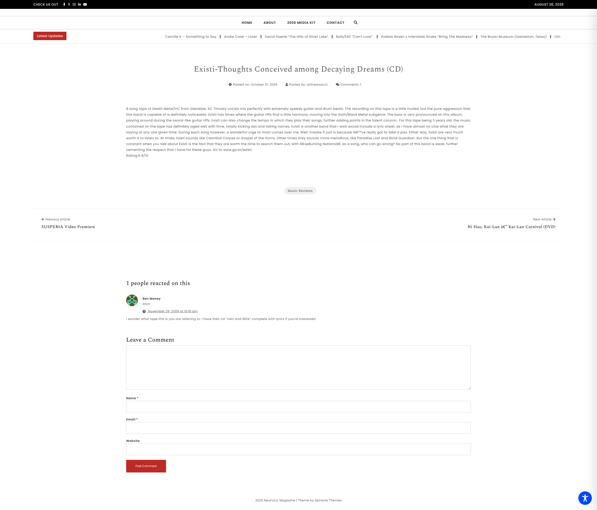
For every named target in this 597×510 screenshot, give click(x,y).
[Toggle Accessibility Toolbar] (585, 498)
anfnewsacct (317, 84)
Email (132, 419)
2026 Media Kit (301, 22)
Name (132, 398)
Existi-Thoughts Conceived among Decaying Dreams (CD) (298, 69)
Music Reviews (300, 190)
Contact (336, 22)
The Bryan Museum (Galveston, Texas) (505, 36)
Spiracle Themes (328, 500)
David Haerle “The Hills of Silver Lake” (288, 36)
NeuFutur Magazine (279, 500)
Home (247, 22)
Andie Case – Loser (232, 36)
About (270, 22)
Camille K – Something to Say (182, 36)
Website (133, 441)
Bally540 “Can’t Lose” (346, 36)
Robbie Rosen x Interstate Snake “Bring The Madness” (418, 36)
